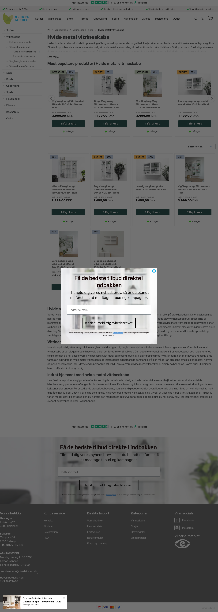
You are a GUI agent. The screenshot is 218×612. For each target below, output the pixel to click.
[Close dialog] (154, 270)
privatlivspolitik (118, 332)
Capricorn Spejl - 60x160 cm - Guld (42, 601)
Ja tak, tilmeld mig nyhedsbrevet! (109, 323)
